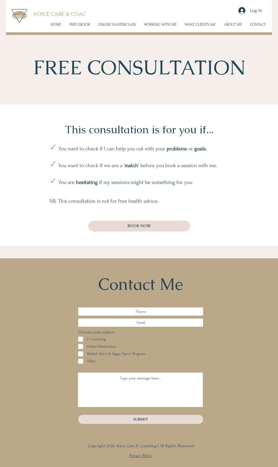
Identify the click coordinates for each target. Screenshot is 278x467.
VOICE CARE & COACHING (66, 14)
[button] (160, 24)
